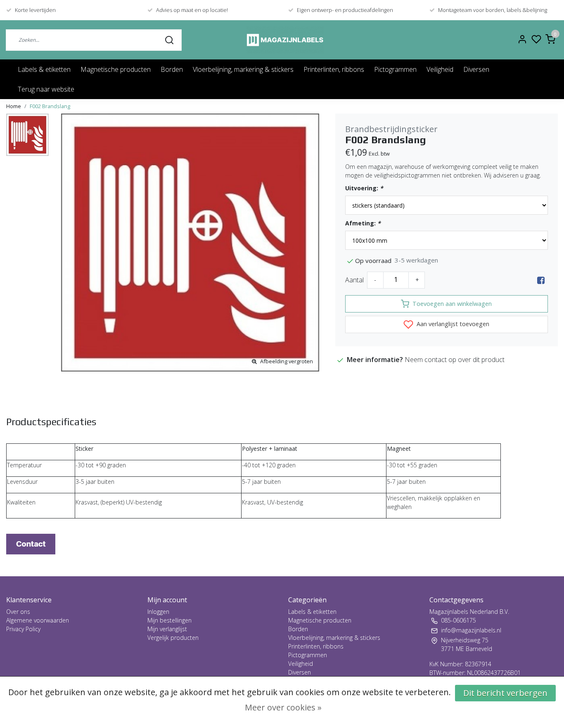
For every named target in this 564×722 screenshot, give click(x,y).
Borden (172, 69)
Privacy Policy (23, 629)
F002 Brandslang (50, 106)
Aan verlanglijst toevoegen (452, 324)
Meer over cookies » (283, 707)
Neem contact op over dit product (455, 359)
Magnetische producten (116, 69)
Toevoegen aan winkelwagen (452, 304)
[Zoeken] (169, 39)
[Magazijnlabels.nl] (285, 39)
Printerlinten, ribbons (333, 69)
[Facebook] (541, 279)
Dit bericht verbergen (505, 692)
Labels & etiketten (44, 69)
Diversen (476, 69)
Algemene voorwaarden (37, 620)
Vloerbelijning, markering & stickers (243, 69)
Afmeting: (363, 223)
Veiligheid (440, 69)
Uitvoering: (364, 188)
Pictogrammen (395, 69)
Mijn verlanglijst (167, 629)
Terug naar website (46, 89)
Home (13, 106)
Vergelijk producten (173, 638)
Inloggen (158, 611)
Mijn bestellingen (169, 620)
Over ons (18, 611)
